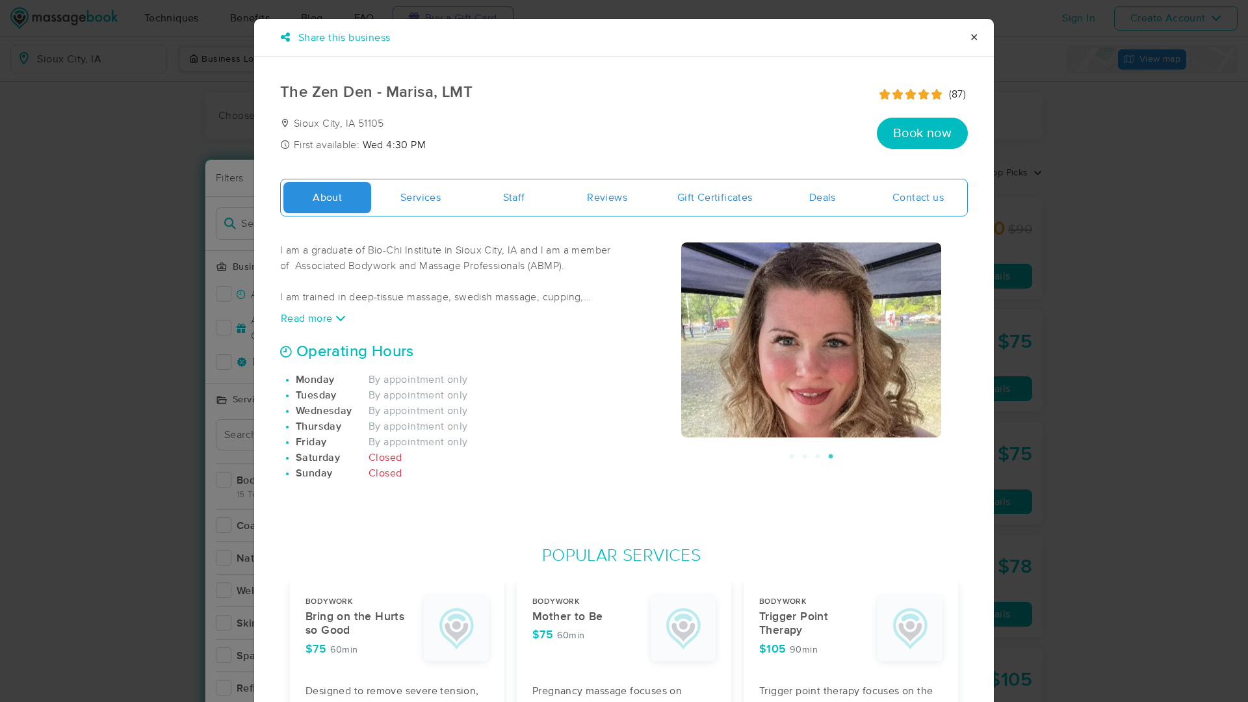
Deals (822, 197)
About (327, 197)
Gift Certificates (715, 197)
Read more (308, 318)
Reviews (607, 197)
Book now (922, 133)
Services (420, 197)
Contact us (918, 197)
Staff (514, 197)
